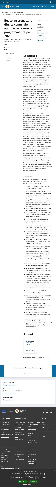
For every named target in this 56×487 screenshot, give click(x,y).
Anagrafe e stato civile (20, 422)
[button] (28, 484)
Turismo (16, 437)
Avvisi (43, 427)
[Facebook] (38, 6)
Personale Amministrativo (7, 434)
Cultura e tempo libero (20, 424)
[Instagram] (45, 6)
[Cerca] (53, 6)
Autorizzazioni (31, 440)
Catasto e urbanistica (19, 434)
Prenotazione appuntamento (18, 451)
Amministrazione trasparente (32, 451)
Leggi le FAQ (17, 457)
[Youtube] (41, 6)
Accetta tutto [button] (22, 481)
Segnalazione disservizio (20, 454)
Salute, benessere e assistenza (32, 437)
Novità (7, 12)
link (35, 478)
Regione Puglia (5, 2)
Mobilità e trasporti (19, 439)
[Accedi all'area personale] (50, 2)
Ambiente (20, 12)
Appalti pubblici (18, 432)
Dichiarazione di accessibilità (32, 460)
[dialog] (28, 478)
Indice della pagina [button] (10, 53)
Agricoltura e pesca (32, 442)
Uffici (2, 427)
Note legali (30, 457)
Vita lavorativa (18, 427)
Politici (2, 432)
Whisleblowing (31, 463)
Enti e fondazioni (5, 429)
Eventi (43, 436)
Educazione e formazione (34, 422)
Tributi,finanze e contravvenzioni (32, 430)
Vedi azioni (46, 21)
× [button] (54, 470)
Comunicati (13, 12)
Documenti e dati (5, 437)
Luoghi (43, 434)
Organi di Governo (5, 422)
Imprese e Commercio (20, 429)
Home (3, 12)
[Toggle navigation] (3, 6)
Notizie (43, 422)
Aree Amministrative (6, 424)
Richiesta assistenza (19, 459)
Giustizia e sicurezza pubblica (33, 425)
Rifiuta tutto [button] (33, 481)
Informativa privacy (32, 454)
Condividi (39, 21)
